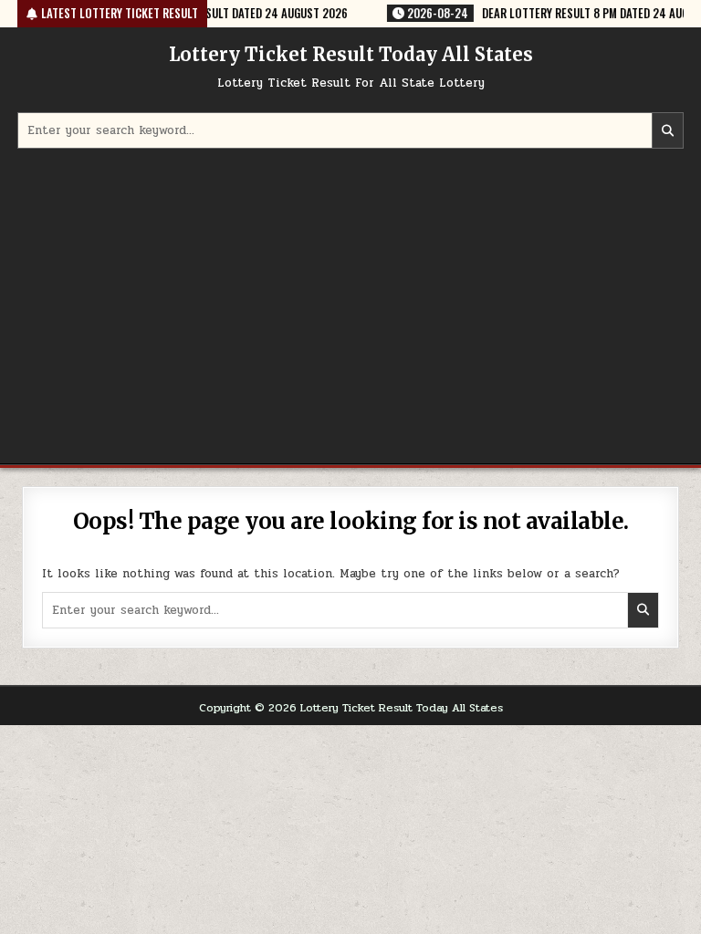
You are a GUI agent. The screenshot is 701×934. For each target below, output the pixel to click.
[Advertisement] (350, 308)
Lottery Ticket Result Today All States (351, 54)
